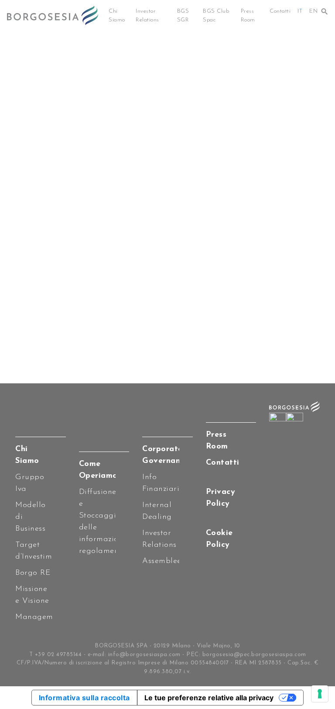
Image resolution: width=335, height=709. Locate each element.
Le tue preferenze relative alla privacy (208, 697)
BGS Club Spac (216, 15)
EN (313, 11)
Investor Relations (147, 15)
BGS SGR (183, 15)
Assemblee (161, 561)
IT (299, 11)
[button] (324, 9)
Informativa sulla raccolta (84, 697)
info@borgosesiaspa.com (144, 654)
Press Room (248, 15)
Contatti (280, 11)
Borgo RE (33, 573)
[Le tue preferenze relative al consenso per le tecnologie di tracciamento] (319, 693)
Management (40, 617)
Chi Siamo (117, 15)
